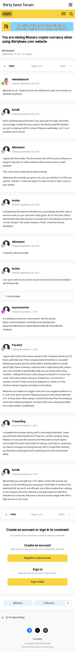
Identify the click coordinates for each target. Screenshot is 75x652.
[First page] (4, 66)
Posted (26, 83)
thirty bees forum (18, 4)
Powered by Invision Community (38, 647)
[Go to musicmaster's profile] (6, 309)
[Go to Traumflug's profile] (6, 423)
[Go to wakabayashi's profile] (6, 81)
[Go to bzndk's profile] (6, 112)
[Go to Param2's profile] (6, 347)
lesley (16, 200)
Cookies (37, 639)
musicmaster (20, 307)
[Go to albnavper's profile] (6, 149)
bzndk (16, 109)
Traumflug (18, 421)
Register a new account (37, 558)
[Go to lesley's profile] (6, 202)
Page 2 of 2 (37, 66)
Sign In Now (37, 581)
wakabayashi (20, 79)
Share (18, 603)
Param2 (9, 50)
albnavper (18, 147)
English (28, 54)
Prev (11, 66)
